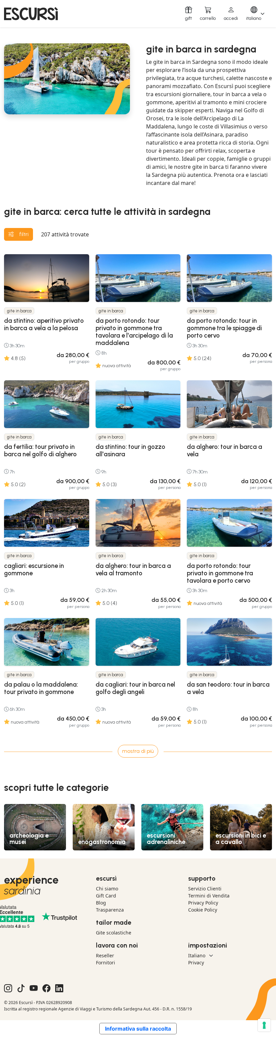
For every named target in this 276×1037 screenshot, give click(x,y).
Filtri (24, 234)
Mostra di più (138, 751)
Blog (101, 902)
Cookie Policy (202, 910)
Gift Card (106, 895)
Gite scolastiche (113, 932)
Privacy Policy (203, 902)
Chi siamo (107, 888)
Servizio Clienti (204, 888)
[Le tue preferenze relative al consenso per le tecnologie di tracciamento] (264, 1025)
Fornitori (105, 962)
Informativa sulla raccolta (138, 1028)
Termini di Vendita (209, 895)
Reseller (105, 955)
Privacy (196, 962)
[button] (231, 14)
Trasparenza (110, 910)
